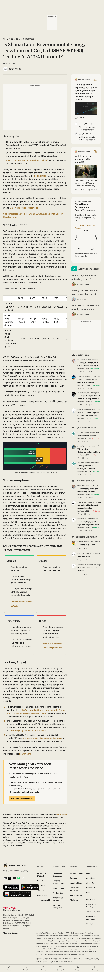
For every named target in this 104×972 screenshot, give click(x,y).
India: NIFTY (41, 890)
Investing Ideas (76, 883)
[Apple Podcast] (23, 878)
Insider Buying (58, 888)
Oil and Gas (15, 39)
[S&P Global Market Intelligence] (11, 908)
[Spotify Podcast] (19, 878)
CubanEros (81, 502)
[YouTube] (14, 878)
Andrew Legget (83, 299)
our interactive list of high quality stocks (42, 738)
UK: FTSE (40, 881)
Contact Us (90, 888)
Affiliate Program (93, 912)
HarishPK (80, 542)
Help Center (91, 899)
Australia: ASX (42, 886)
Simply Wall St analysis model (24, 208)
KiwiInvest (80, 518)
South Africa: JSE (43, 900)
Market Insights (76, 895)
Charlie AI (90, 924)
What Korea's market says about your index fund (86, 307)
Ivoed (79, 409)
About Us (90, 883)
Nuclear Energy (59, 893)
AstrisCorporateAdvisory (85, 432)
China (5, 39)
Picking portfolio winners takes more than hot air (85, 292)
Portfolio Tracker (76, 873)
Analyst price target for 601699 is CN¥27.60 (27, 160)
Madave (80, 553)
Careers (89, 893)
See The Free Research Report (85, 226)
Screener (73, 878)
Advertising (90, 878)
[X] (9, 878)
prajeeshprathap (83, 446)
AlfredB (80, 565)
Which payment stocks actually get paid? (84, 277)
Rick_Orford (81, 360)
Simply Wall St (15, 69)
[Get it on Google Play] (30, 887)
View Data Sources (10, 933)
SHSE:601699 (40, 176)
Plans (88, 873)
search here (25, 753)
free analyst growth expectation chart (28, 730)
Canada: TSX (41, 895)
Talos (79, 393)
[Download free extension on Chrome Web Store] (17, 894)
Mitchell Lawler (83, 284)
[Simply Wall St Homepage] (14, 865)
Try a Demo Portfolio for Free (21, 799)
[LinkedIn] (5, 878)
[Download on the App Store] (11, 887)
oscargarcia (81, 485)
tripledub (80, 376)
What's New (74, 900)
